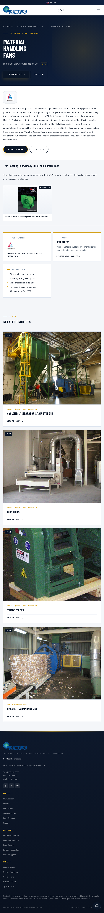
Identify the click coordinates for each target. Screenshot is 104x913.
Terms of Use (87, 907)
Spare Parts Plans (10, 886)
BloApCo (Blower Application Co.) (32, 26)
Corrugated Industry (11, 835)
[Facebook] (5, 785)
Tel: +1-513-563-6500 (11, 772)
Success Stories (9, 813)
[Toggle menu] (98, 10)
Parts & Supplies (9, 855)
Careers (6, 823)
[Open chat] (97, 906)
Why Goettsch (8, 799)
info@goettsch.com (10, 779)
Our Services (8, 808)
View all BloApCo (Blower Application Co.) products (26, 254)
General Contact (9, 867)
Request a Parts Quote (68, 256)
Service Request (9, 882)
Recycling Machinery (11, 840)
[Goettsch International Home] (15, 10)
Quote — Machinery (10, 872)
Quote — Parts (8, 877)
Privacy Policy (74, 907)
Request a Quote (16, 74)
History (6, 804)
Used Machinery (9, 845)
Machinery (8, 26)
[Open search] (61, 10)
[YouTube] (17, 785)
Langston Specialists (11, 850)
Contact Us (39, 74)
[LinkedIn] (11, 785)
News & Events (9, 818)
